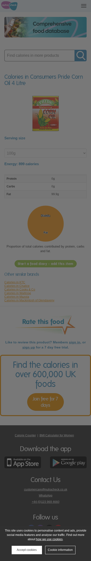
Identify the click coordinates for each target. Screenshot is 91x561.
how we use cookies (49, 539)
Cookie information (60, 550)
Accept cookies (27, 550)
